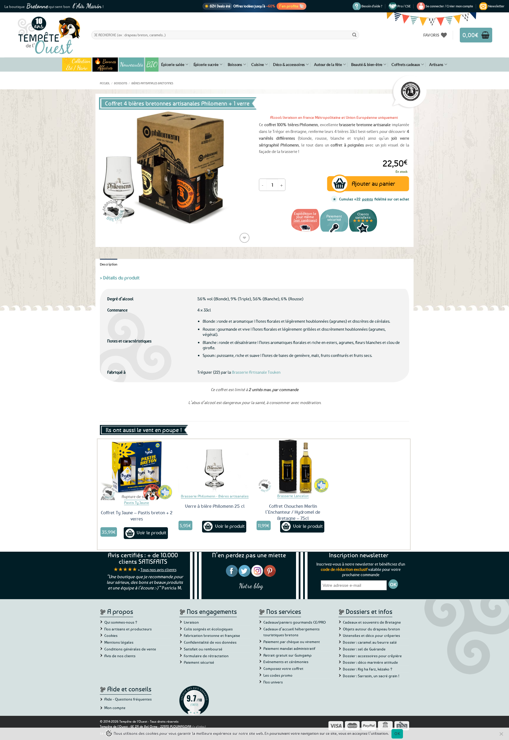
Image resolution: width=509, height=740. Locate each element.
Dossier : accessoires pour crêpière (372, 655)
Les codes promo (277, 675)
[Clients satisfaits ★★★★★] (363, 232)
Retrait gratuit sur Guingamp (287, 655)
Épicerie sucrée (206, 64)
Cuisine (257, 64)
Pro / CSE (404, 6)
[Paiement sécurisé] (334, 232)
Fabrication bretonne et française (212, 635)
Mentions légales (118, 642)
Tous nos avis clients (158, 569)
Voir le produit (151, 532)
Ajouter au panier (373, 183)
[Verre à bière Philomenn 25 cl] (215, 466)
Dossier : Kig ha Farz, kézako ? (367, 669)
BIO (152, 64)
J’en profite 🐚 (291, 6)
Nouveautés (131, 64)
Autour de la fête (328, 64)
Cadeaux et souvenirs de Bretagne (372, 622)
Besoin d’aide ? (371, 6)
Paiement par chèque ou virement (291, 641)
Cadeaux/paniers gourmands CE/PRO (294, 622)
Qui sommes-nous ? (120, 622)
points (367, 199)
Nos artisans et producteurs (128, 629)
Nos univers (273, 682)
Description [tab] (109, 264)
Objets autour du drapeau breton (371, 629)
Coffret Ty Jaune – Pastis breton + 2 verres (137, 516)
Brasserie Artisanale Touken (256, 372)
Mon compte (114, 707)
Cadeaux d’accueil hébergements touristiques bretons (291, 632)
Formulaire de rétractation (206, 655)
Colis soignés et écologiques (208, 629)
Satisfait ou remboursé (203, 649)
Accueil (105, 83)
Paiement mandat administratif (289, 648)
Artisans (436, 64)
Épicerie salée (172, 64)
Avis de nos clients (119, 655)
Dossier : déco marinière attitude (370, 662)
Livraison (191, 622)
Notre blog (251, 586)
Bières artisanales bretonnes (152, 83)
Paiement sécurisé (199, 662)
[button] (449, 6)
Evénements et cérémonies (285, 661)
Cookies (111, 635)
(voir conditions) (305, 220)
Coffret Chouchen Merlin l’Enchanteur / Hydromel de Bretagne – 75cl (292, 512)
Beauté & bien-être (366, 64)
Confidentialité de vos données (210, 642)
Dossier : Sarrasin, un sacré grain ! (371, 675)
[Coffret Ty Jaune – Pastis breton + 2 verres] (136, 466)
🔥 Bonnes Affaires (105, 64)
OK (397, 733)
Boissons (235, 64)
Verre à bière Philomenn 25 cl (214, 506)
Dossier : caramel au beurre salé (370, 642)
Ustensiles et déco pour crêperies (371, 635)
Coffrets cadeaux (405, 64)
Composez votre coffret (283, 668)
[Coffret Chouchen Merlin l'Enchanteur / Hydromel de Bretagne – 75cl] (293, 466)
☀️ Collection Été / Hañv (76, 64)
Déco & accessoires (289, 64)
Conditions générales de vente (130, 649)
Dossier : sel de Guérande (364, 649)
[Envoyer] (354, 34)
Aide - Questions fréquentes (128, 699)
